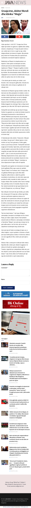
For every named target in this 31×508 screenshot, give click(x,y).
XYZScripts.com (24, 506)
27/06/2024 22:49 (10, 17)
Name (3, 279)
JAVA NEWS (8, 499)
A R (2, 17)
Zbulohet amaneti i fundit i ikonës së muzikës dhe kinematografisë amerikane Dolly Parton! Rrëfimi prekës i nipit (18, 347)
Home (2, 7)
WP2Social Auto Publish (8, 506)
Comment (4, 268)
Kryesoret (8, 7)
